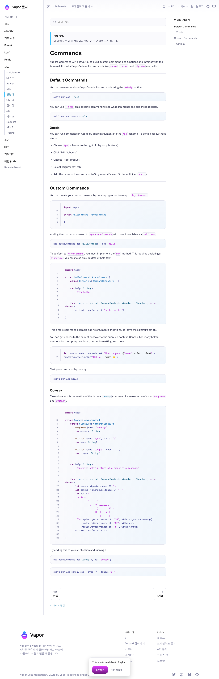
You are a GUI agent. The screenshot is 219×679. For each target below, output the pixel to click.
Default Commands (185, 26)
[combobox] (110, 22)
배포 (6, 147)
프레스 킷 (162, 655)
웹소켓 (10, 105)
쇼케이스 (183, 6)
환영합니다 (10, 16)
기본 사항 (9, 38)
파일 (9, 88)
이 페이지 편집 (57, 605)
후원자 (129, 660)
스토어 (171, 6)
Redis (7, 59)
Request (11, 121)
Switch (100, 669)
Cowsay (180, 43)
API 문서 (162, 649)
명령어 (10, 94)
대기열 (10, 99)
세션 (9, 110)
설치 (6, 23)
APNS (9, 127)
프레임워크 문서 (80, 6)
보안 (6, 139)
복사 (161, 97)
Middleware (13, 72)
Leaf (7, 52)
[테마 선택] (214, 6)
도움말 (161, 660)
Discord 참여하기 (135, 643)
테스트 (10, 77)
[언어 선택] (49, 6)
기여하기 (9, 154)
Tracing (10, 132)
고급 (6, 66)
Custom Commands (185, 38)
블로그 (200, 6)
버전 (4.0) (10, 161)
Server (10, 83)
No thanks (116, 669)
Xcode (179, 32)
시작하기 (9, 30)
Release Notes (12, 167)
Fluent (8, 45)
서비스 (10, 116)
